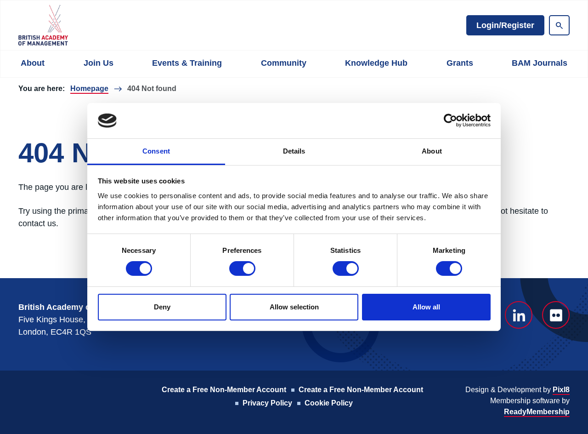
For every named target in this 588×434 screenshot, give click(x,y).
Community (283, 63)
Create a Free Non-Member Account (224, 390)
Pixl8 (561, 390)
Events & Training (187, 63)
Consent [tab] (156, 151)
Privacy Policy (267, 403)
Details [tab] (294, 151)
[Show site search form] (559, 25)
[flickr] (556, 315)
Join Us (98, 63)
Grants (460, 63)
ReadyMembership (537, 412)
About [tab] (432, 151)
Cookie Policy (329, 403)
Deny (162, 307)
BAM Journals (539, 63)
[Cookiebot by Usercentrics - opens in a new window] (450, 120)
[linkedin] (518, 315)
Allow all (426, 307)
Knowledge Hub (376, 63)
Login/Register (505, 25)
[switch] (242, 268)
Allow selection (294, 307)
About (33, 63)
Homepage (89, 88)
